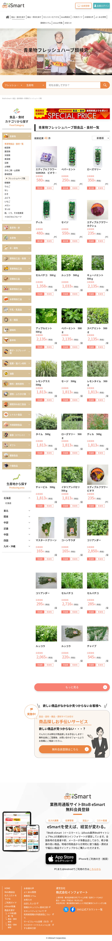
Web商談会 (65, 17)
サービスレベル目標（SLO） (37, 921)
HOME (7, 888)
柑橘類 (7, 182)
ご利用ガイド (77, 17)
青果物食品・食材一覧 (14, 143)
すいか (7, 209)
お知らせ (68, 23)
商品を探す (10, 910)
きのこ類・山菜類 (12, 170)
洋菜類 (7, 155)
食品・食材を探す (18, 17)
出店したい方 (30, 903)
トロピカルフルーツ (13, 216)
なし (6, 190)
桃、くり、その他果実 (14, 212)
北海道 (8, 503)
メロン (7, 205)
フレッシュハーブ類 (16, 178)
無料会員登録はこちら (65, 749)
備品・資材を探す (34, 17)
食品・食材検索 (12, 920)
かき (6, 194)
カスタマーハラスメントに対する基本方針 (37, 926)
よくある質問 (100, 17)
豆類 (6, 162)
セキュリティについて (34, 910)
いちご (7, 201)
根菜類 (7, 147)
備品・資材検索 (12, 926)
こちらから (95, 869)
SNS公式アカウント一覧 (90, 909)
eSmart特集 (58, 23)
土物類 (7, 166)
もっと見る (72, 687)
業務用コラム (45, 23)
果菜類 (7, 159)
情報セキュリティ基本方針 (36, 907)
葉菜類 (7, 151)
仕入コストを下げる (51, 17)
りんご (7, 186)
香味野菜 (8, 174)
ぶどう (7, 197)
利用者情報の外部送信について (37, 916)
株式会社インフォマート (72, 892)
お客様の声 (89, 17)
